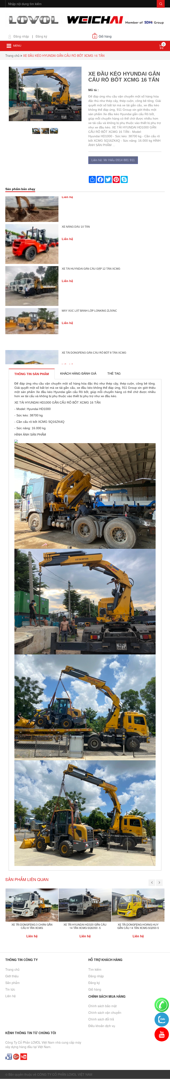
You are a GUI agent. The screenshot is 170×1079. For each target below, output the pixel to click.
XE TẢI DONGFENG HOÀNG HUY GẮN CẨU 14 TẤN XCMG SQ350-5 (138, 926)
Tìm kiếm (94, 969)
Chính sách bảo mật (102, 1006)
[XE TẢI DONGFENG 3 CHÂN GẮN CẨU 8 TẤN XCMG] (32, 904)
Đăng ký (41, 36)
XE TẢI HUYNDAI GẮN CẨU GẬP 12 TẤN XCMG (91, 243)
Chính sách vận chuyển (104, 1012)
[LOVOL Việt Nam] (85, 19)
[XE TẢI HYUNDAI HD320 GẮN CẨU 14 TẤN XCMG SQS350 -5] (85, 904)
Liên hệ (10, 996)
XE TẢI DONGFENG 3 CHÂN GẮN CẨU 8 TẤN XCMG (32, 926)
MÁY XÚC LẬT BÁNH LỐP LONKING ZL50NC (89, 285)
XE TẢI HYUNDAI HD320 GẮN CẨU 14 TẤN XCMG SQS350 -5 (85, 926)
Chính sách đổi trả (101, 1019)
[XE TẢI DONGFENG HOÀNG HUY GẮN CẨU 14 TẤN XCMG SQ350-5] (138, 904)
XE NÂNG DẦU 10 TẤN (76, 201)
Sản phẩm (12, 982)
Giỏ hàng (94, 989)
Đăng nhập (21, 36)
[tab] (32, 374)
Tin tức (10, 989)
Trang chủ (12, 55)
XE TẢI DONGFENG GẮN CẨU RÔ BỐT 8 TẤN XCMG (94, 327)
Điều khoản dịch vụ (101, 1026)
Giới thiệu (12, 976)
